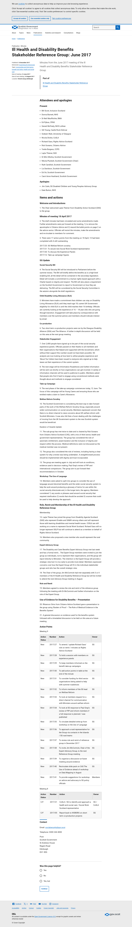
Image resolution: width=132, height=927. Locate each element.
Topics (21, 33)
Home (13, 38)
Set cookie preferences (61, 18)
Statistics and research (53, 33)
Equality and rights (17, 69)
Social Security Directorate (27, 65)
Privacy (73, 908)
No (45, 876)
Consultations (68, 33)
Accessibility (15, 908)
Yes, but (47, 881)
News (28, 33)
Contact (31, 908)
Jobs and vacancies (62, 908)
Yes (45, 870)
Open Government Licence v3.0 (45, 916)
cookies (21, 4)
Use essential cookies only (40, 18)
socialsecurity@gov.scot (55, 827)
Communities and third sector (24, 67)
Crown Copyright (49, 908)
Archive (24, 908)
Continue (44, 889)
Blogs (78, 33)
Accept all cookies (19, 18)
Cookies (38, 908)
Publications (38, 33)
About (14, 33)
